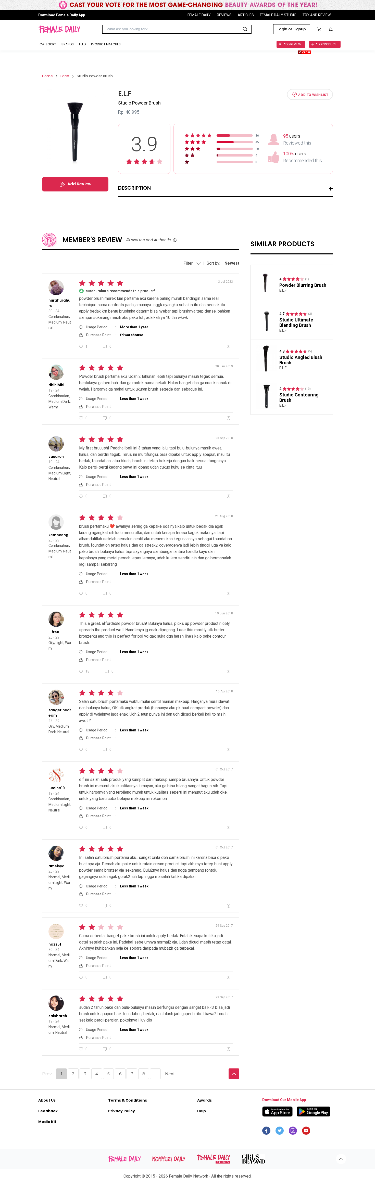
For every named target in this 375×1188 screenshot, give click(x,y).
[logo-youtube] (306, 1132)
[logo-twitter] (280, 1132)
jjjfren (53, 632)
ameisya (56, 866)
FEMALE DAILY (199, 15)
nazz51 (54, 944)
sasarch (56, 456)
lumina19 (56, 788)
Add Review (79, 184)
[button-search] (245, 29)
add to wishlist (313, 94)
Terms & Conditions (127, 1100)
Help (201, 1111)
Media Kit (47, 1121)
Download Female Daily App (61, 15)
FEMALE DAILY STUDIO (278, 15)
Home (47, 76)
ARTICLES (246, 15)
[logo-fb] (266, 1132)
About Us (47, 1100)
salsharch (57, 1015)
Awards (204, 1100)
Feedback (48, 1111)
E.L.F (282, 290)
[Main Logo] (59, 29)
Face (64, 76)
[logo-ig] (293, 1132)
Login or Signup (292, 29)
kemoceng (58, 534)
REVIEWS (224, 15)
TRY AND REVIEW (317, 15)
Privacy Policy (121, 1111)
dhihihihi (56, 385)
